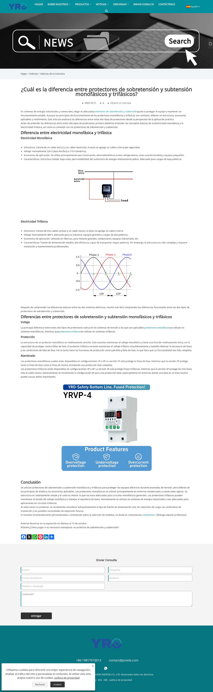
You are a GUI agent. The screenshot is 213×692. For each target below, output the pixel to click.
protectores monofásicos (157, 327)
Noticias (33, 73)
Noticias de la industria (52, 73)
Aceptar (57, 684)
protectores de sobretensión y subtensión (115, 111)
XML (106, 679)
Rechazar (40, 684)
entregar (36, 616)
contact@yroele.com (123, 660)
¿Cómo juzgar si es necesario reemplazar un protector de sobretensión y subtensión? (74, 527)
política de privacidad (120, 679)
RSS (100, 679)
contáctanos (148, 514)
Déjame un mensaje (120, 102)
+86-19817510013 (88, 660)
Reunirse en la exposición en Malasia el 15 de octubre (58, 523)
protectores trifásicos (70, 331)
